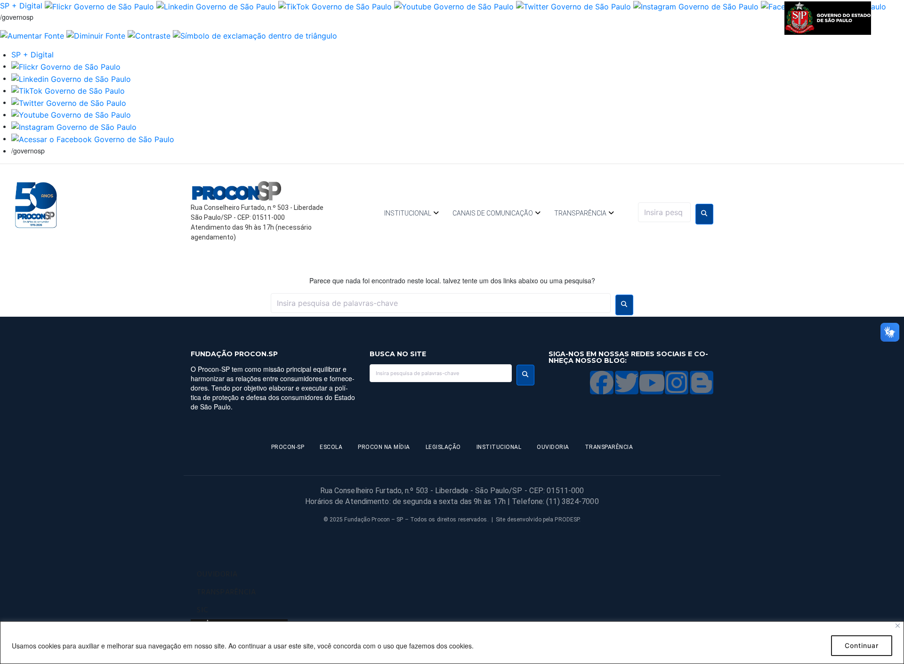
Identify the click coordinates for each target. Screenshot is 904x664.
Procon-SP (288, 447)
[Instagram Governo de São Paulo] (696, 5)
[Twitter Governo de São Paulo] (68, 102)
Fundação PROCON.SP (234, 354)
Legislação (443, 447)
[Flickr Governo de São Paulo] (66, 66)
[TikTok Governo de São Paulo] (68, 90)
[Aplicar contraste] (149, 35)
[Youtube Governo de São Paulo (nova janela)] (454, 5)
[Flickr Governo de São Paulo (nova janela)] (99, 5)
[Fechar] (898, 626)
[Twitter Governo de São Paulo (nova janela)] (573, 5)
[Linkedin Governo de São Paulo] (71, 78)
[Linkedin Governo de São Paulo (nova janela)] (216, 5)
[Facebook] (601, 382)
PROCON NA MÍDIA (384, 447)
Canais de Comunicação (492, 213)
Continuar (862, 645)
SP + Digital (21, 5)
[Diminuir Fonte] (95, 35)
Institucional (407, 213)
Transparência (580, 213)
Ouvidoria (553, 447)
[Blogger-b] (701, 382)
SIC (202, 610)
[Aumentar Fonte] (32, 35)
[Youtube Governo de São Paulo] (71, 114)
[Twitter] (626, 382)
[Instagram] (676, 382)
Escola (331, 447)
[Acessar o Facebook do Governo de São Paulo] (92, 138)
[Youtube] (651, 382)
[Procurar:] (664, 212)
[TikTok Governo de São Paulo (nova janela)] (335, 5)
